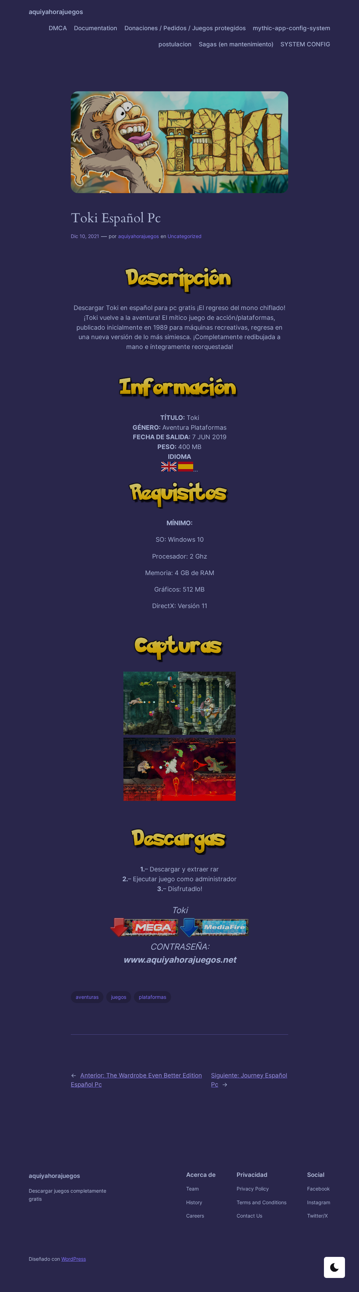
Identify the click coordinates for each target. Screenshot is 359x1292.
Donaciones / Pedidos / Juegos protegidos (185, 28)
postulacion (174, 44)
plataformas (152, 997)
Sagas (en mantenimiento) (236, 44)
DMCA (58, 28)
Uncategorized (185, 236)
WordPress (73, 1259)
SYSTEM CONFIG (305, 44)
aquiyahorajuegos (56, 11)
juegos (118, 997)
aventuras (87, 997)
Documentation (95, 28)
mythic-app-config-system (291, 28)
